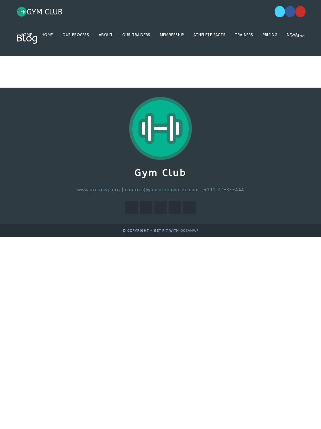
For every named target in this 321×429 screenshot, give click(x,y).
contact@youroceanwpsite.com (162, 190)
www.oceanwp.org (98, 190)
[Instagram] (160, 207)
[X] (280, 11)
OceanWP (189, 231)
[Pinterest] (175, 207)
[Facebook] (290, 11)
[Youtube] (300, 11)
